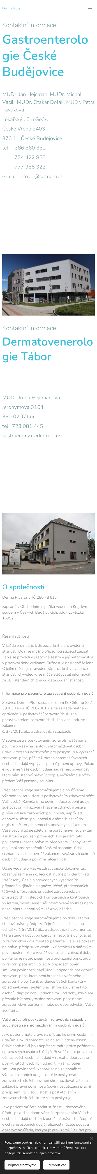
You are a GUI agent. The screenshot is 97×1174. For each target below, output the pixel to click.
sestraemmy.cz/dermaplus (31, 435)
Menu (90, 8)
